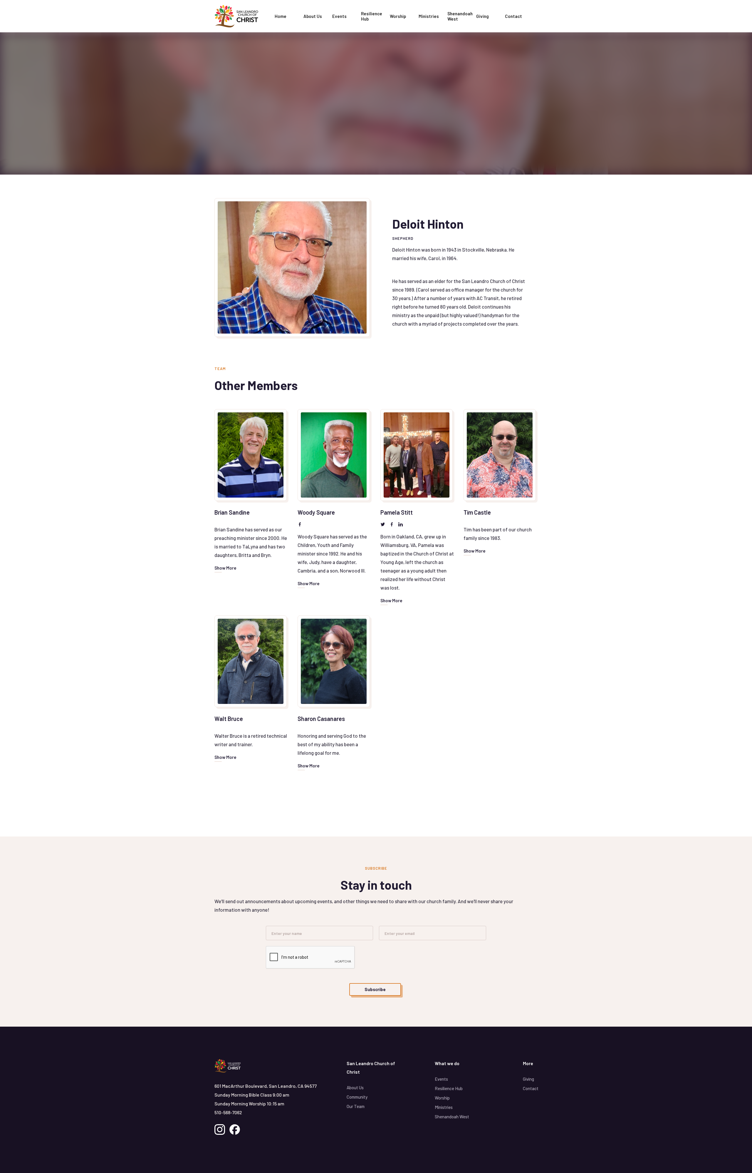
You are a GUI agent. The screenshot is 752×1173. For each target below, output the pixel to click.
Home (280, 16)
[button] (312, 16)
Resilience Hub (371, 16)
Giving (482, 16)
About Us (355, 1087)
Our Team (356, 1106)
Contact (513, 16)
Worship (398, 16)
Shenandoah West (460, 16)
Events (339, 16)
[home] (242, 16)
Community (357, 1097)
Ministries (429, 16)
